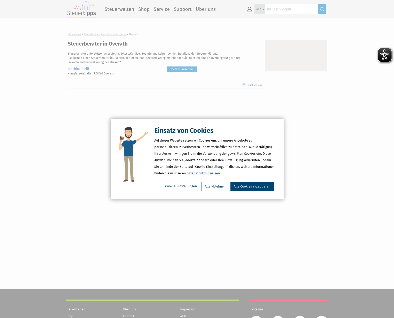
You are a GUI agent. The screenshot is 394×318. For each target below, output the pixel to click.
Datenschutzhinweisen (203, 173)
